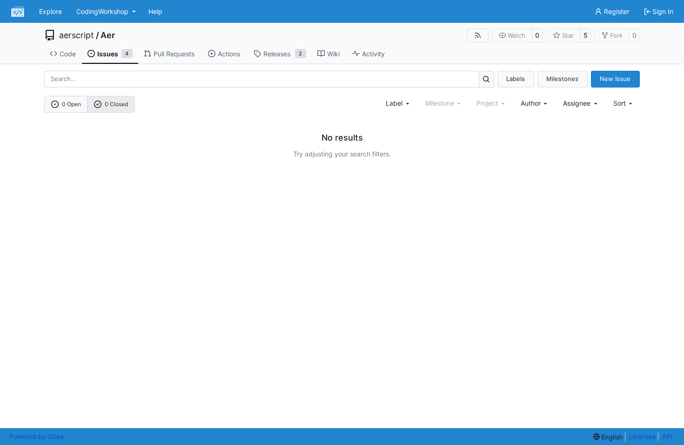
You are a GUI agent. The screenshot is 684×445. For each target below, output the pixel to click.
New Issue (615, 78)
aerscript (76, 35)
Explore (50, 11)
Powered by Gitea (36, 436)
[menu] (623, 103)
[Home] (18, 11)
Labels (515, 78)
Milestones (562, 78)
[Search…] (486, 79)
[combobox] (398, 103)
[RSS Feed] (478, 35)
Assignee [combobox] (576, 103)
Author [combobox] (531, 103)
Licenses (642, 436)
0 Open (71, 104)
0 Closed (116, 104)
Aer (108, 35)
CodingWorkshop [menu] (102, 11)
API (667, 436)
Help (155, 11)
